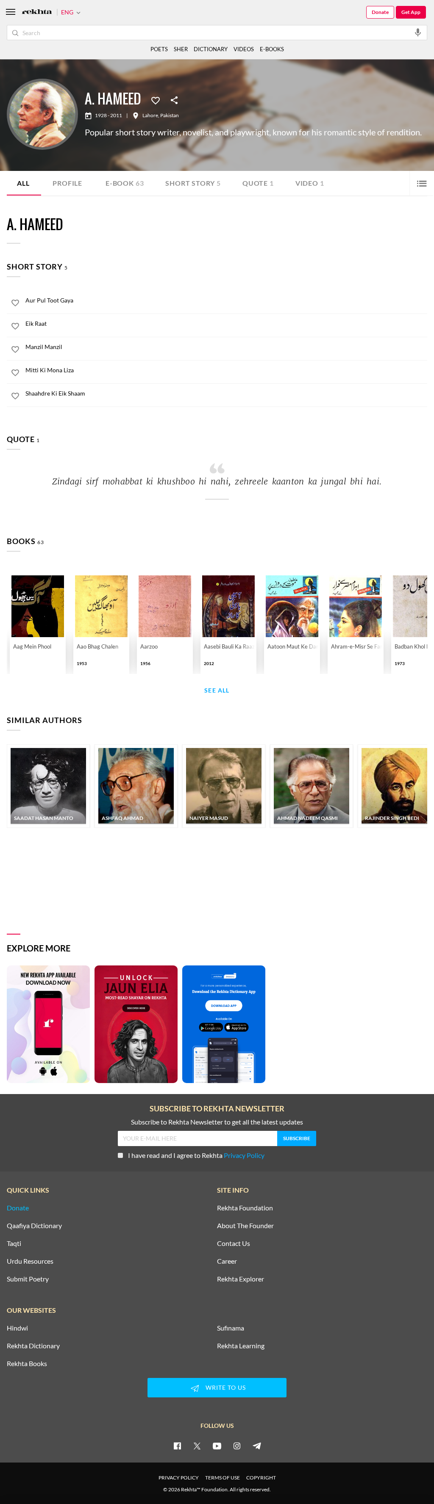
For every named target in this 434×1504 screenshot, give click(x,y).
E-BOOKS (272, 49)
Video (309, 183)
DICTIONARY (211, 49)
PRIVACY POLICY (179, 1477)
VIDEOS (244, 49)
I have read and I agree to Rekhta (196, 1155)
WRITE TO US (226, 1387)
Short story (193, 183)
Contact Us (233, 1243)
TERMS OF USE (222, 1477)
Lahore (150, 115)
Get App (410, 12)
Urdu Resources (30, 1261)
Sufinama (230, 1328)
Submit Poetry (28, 1279)
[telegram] (257, 1445)
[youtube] (217, 1445)
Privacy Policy (244, 1155)
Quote (258, 183)
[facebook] (177, 1445)
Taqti (14, 1243)
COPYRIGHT (261, 1477)
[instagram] (237, 1445)
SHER (181, 49)
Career (227, 1261)
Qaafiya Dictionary (34, 1225)
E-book (125, 183)
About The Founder (245, 1225)
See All (216, 690)
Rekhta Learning (240, 1345)
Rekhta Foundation (245, 1207)
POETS (159, 49)
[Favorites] (155, 99)
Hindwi (17, 1328)
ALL (23, 183)
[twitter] (197, 1445)
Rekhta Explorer (240, 1279)
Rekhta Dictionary (33, 1345)
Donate (380, 12)
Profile (67, 183)
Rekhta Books (27, 1363)
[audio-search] (418, 32)
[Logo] (36, 12)
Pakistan (169, 115)
